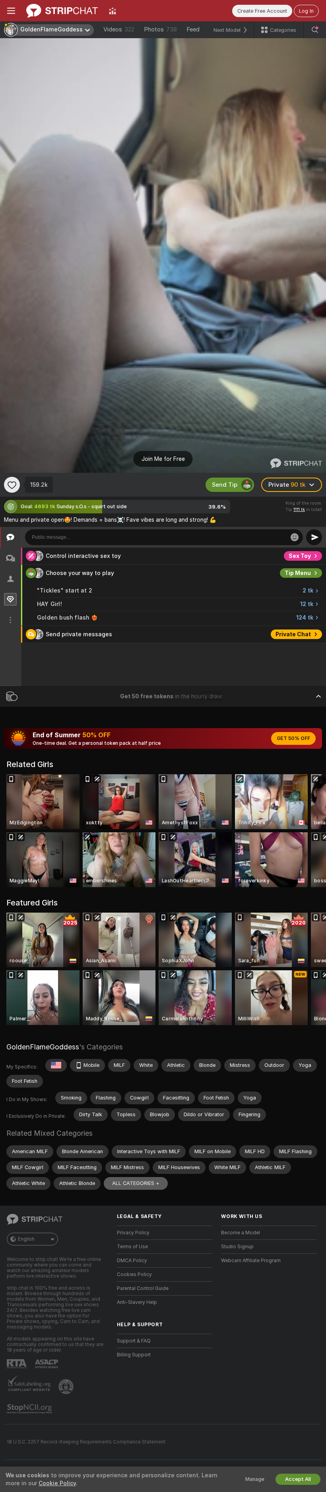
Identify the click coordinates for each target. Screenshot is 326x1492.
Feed (193, 29)
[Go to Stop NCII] (30, 1409)
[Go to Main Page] (62, 10)
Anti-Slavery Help (137, 1302)
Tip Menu (298, 573)
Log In (306, 11)
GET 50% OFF (293, 738)
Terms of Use (132, 1246)
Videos (118, 29)
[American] (56, 1065)
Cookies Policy (134, 1274)
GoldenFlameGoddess (42, 1047)
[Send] (314, 537)
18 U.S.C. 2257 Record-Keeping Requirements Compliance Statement (86, 1442)
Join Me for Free (163, 459)
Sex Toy (300, 556)
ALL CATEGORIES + (135, 1183)
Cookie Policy (57, 1483)
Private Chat (293, 634)
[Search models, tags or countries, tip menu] (315, 29)
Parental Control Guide (143, 1288)
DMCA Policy (132, 1260)
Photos (160, 29)
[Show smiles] (294, 537)
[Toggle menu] (11, 10)
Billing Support (134, 1355)
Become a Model (240, 1233)
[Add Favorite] (12, 485)
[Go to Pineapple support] (66, 1386)
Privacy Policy (133, 1233)
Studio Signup (237, 1246)
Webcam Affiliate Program (251, 1260)
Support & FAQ (134, 1341)
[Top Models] (112, 10)
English (26, 1239)
